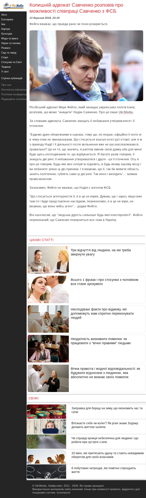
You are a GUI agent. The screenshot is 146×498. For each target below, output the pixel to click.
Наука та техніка (10, 43)
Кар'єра (5, 28)
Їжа (3, 24)
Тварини (6, 66)
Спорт (4, 57)
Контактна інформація (15, 89)
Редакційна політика (13, 99)
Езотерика (7, 19)
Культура (6, 33)
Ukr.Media (126, 112)
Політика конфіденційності (17, 94)
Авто (4, 14)
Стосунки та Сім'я (11, 62)
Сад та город (8, 52)
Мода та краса (9, 38)
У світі (5, 71)
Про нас (6, 84)
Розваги (5, 47)
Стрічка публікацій (11, 78)
